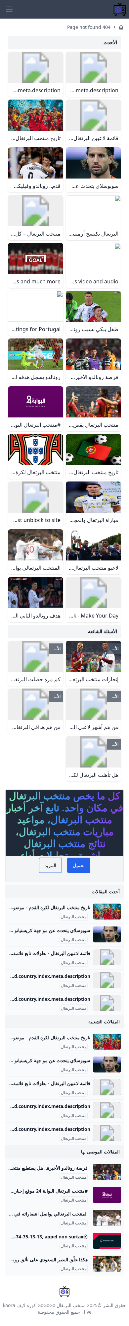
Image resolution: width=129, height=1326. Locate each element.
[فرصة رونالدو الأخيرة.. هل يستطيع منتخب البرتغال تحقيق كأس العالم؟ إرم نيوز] (107, 1172)
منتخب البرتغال (73, 917)
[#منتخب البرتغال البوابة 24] (107, 1195)
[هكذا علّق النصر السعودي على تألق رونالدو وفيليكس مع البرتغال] (107, 1264)
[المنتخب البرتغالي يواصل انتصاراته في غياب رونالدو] (107, 1218)
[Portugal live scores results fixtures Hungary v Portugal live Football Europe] (107, 1241)
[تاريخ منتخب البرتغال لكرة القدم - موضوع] (107, 912)
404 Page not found (88, 27)
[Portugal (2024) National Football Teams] (107, 1003)
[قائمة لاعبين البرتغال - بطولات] (107, 957)
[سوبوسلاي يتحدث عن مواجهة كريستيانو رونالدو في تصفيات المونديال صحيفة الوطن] (107, 934)
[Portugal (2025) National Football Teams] (107, 980)
